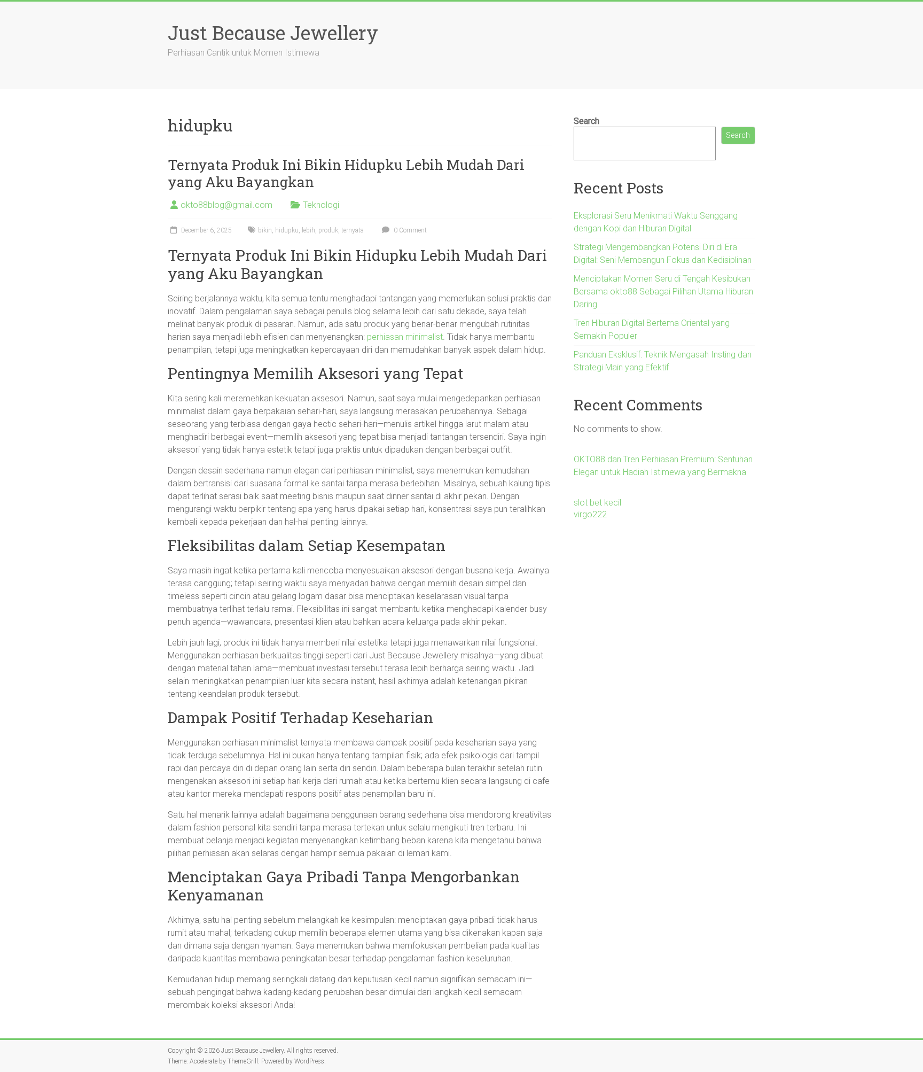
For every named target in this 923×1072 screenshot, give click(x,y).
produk (328, 230)
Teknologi (321, 205)
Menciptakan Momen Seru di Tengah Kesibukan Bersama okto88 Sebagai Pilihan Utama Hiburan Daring (663, 291)
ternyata (352, 230)
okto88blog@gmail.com (226, 205)
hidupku (287, 230)
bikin (265, 230)
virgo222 (590, 514)
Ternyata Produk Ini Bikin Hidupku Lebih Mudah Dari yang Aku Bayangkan (346, 173)
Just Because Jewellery (273, 32)
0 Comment (409, 230)
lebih (308, 230)
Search (586, 121)
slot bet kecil (597, 503)
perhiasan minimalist (405, 337)
